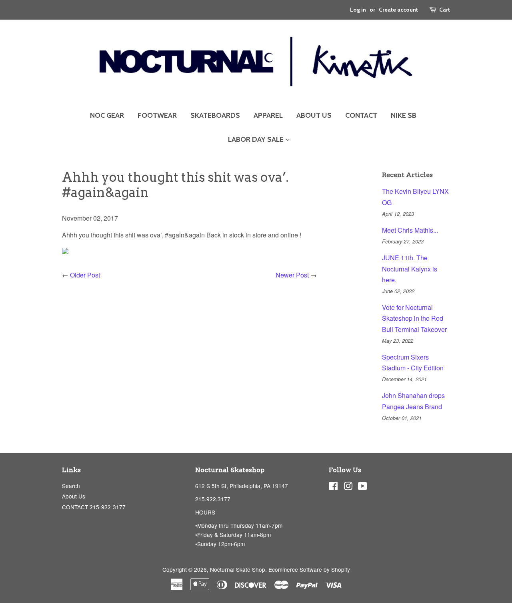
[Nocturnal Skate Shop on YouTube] (362, 487)
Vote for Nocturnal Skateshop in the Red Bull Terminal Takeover (414, 318)
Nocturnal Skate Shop (237, 569)
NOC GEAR (107, 115)
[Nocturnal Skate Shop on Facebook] (333, 487)
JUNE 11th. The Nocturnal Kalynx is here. (409, 268)
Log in (358, 9)
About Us (73, 496)
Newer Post (292, 274)
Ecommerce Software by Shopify (309, 569)
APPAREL (268, 115)
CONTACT (361, 115)
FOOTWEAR (157, 115)
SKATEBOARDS (215, 115)
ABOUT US (314, 115)
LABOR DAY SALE (256, 139)
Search (71, 486)
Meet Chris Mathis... (410, 230)
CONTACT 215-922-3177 (94, 507)
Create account (398, 9)
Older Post (85, 274)
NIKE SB (403, 115)
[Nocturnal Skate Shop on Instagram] (348, 487)
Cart (444, 9)
